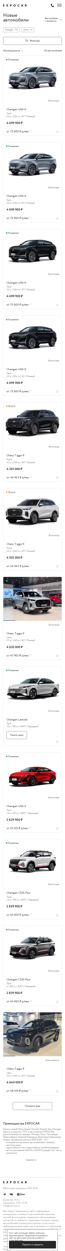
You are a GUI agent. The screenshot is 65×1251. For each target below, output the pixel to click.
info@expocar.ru (11, 1205)
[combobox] (16, 51)
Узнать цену (17, 735)
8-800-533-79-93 (11, 1200)
